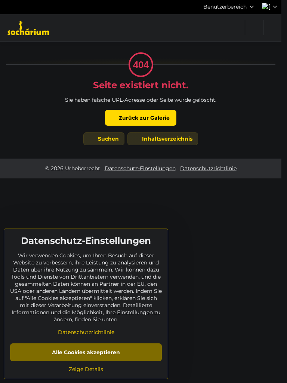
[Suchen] (254, 27)
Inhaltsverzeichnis (166, 138)
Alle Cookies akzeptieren (86, 352)
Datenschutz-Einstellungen (140, 168)
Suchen (107, 138)
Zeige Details (86, 369)
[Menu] (272, 27)
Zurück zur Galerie (143, 117)
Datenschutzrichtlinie (208, 168)
